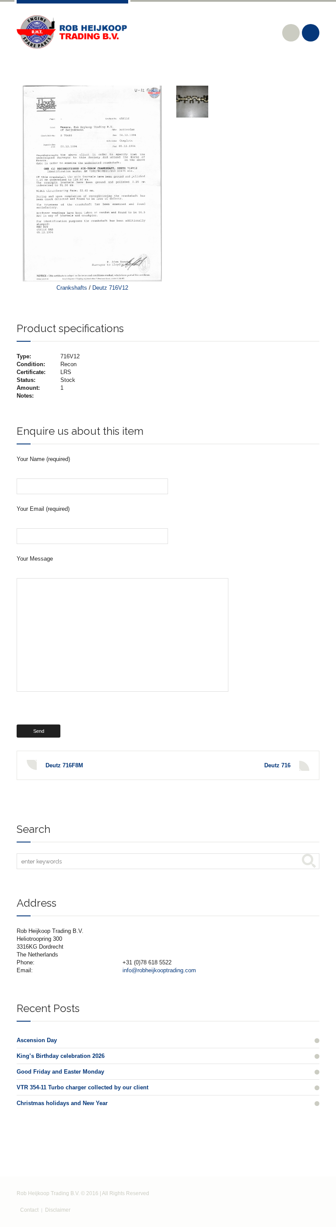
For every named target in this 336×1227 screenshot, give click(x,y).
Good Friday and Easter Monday (60, 1071)
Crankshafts (71, 287)
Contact (29, 1210)
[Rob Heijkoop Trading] (72, 32)
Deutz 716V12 (110, 287)
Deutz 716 (277, 765)
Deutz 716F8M (64, 765)
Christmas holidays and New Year (62, 1103)
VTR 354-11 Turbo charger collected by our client (82, 1087)
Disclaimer (57, 1210)
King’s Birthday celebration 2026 (61, 1056)
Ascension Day (37, 1040)
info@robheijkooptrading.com (159, 970)
